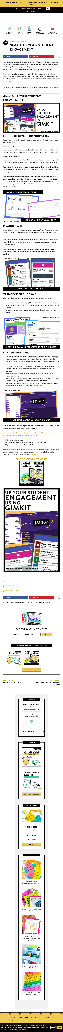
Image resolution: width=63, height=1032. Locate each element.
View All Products (31, 670)
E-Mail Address (15, 634)
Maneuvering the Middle (31, 20)
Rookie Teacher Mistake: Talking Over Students (31, 938)
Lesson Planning (31, 602)
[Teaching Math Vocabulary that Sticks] (31, 870)
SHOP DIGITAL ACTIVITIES (31, 459)
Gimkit (5, 74)
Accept (59, 1027)
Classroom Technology (14, 602)
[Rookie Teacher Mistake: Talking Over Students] (31, 925)
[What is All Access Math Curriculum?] (31, 982)
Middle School (45, 602)
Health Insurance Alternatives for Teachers (48, 682)
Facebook (31, 721)
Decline (53, 1027)
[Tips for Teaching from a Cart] (31, 954)
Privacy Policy (22, 1029)
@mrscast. (33, 454)
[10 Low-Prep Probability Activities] (31, 897)
